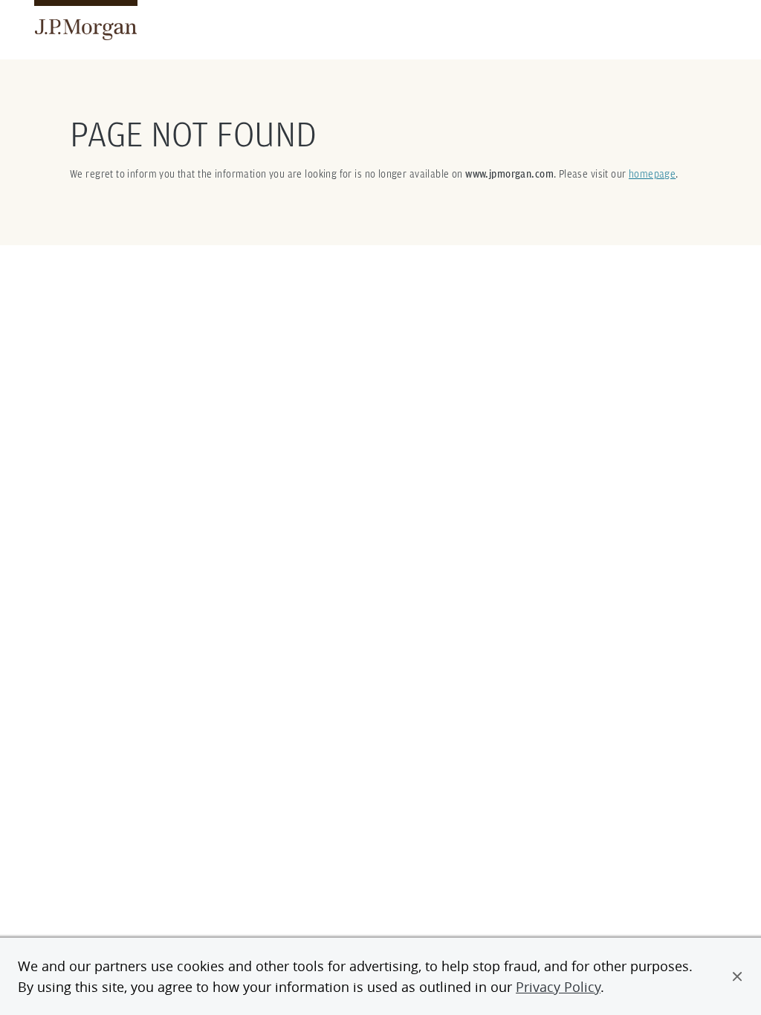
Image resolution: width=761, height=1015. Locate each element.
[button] (737, 976)
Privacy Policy (558, 987)
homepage (652, 174)
